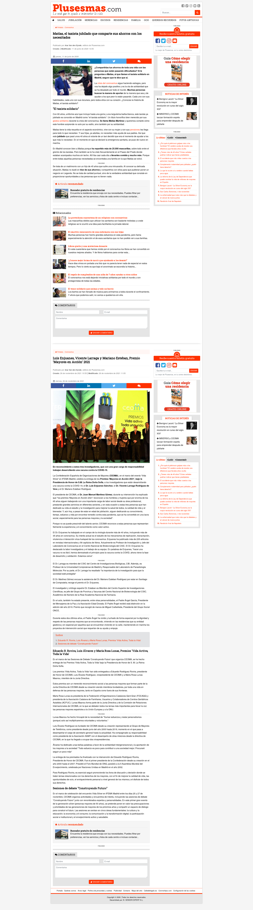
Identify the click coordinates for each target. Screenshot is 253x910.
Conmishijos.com (165, 890)
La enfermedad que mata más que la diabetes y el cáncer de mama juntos (178, 196)
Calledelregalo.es (150, 890)
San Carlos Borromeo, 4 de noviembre (174, 191)
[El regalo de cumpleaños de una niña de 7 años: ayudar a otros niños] (59, 278)
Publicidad (118, 890)
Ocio (146, 20)
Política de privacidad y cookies (100, 890)
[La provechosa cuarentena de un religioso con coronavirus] (59, 221)
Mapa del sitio (137, 890)
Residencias (121, 20)
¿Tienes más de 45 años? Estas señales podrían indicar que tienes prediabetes (175, 153)
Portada (60, 27)
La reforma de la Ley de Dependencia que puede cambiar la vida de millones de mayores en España (178, 179)
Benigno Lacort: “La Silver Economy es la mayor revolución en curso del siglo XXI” (176, 186)
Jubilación (75, 20)
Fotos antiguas (189, 20)
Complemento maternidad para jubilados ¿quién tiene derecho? (178, 165)
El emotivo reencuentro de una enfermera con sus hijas (96, 232)
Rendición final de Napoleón (170, 201)
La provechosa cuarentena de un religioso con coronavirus (97, 217)
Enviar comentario (102, 332)
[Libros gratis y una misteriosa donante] (59, 250)
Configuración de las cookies (184, 890)
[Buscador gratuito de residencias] (61, 194)
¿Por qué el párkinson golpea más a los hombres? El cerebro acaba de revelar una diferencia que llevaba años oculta (176, 146)
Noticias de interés (177, 93)
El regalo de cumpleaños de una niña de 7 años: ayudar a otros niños (102, 274)
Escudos (105, 20)
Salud (61, 20)
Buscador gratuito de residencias (87, 190)
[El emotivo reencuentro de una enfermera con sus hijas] (59, 236)
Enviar (193, 46)
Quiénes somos (70, 890)
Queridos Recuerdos (164, 20)
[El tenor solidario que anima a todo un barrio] (59, 292)
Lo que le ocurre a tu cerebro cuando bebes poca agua (176, 171)
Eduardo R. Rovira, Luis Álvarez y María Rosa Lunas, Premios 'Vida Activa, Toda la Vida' (99, 640)
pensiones (135, 129)
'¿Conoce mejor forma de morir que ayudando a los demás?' (97, 260)
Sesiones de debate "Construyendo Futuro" (78, 643)
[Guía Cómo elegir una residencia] (177, 71)
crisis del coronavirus (107, 83)
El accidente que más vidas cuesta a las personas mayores (175, 159)
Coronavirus (69, 27)
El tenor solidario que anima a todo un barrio (91, 288)
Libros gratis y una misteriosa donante (87, 246)
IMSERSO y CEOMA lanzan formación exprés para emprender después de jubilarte (170, 443)
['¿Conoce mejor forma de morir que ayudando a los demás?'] (59, 264)
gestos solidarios (61, 120)
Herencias (91, 20)
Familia (136, 20)
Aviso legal (82, 890)
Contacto (126, 890)
